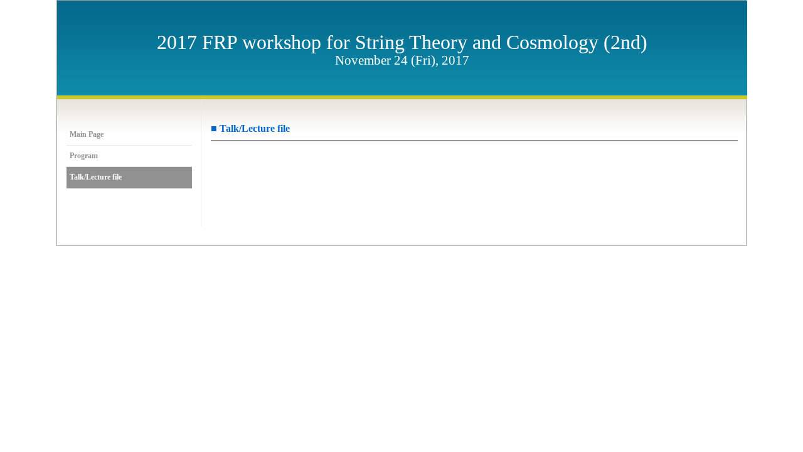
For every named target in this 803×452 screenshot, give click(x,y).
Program (84, 156)
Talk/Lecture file (96, 177)
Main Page (87, 135)
